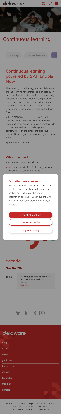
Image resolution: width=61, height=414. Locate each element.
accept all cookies (30, 215)
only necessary (31, 230)
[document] (30, 207)
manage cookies (30, 222)
